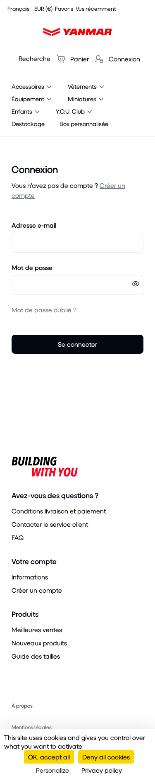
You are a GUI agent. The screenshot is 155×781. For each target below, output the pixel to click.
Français (18, 8)
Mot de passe (32, 267)
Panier (79, 59)
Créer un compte (37, 590)
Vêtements (83, 86)
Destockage (28, 123)
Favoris (64, 8)
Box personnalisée (84, 123)
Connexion (123, 59)
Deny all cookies (106, 757)
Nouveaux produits (39, 643)
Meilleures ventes (37, 629)
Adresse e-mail (34, 225)
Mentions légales (32, 727)
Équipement (28, 98)
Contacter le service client (50, 524)
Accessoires (28, 86)
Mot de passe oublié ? (44, 310)
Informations (30, 577)
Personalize (52, 770)
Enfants (22, 111)
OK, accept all (49, 757)
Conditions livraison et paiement (59, 511)
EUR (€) (43, 8)
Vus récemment (96, 8)
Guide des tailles (36, 656)
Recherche (34, 58)
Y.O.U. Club (71, 111)
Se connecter (77, 344)
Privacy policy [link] (101, 770)
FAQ (18, 537)
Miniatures (83, 98)
